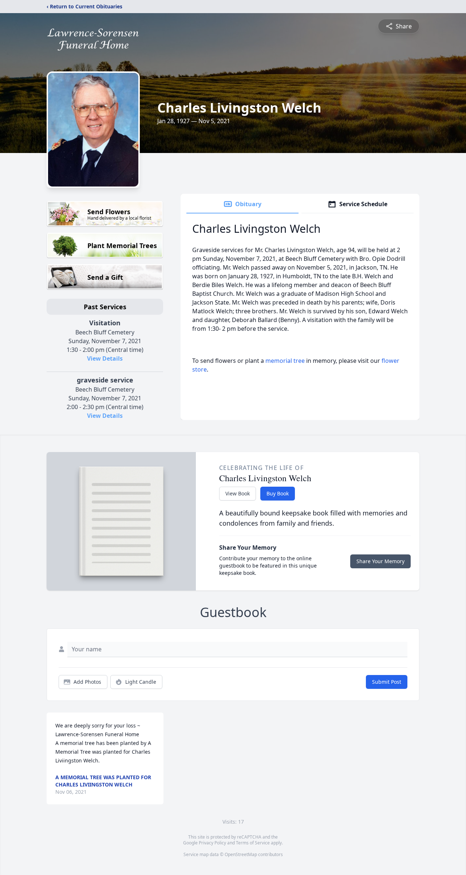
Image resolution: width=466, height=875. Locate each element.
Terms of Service (253, 843)
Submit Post (386, 681)
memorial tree (285, 361)
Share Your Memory (380, 561)
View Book (237, 493)
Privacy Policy (212, 843)
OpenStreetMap (241, 854)
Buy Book (277, 493)
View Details (105, 358)
